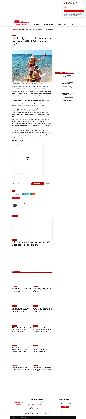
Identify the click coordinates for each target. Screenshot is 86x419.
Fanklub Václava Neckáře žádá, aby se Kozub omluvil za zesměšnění (42, 289)
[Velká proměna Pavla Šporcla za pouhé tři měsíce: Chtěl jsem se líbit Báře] (42, 360)
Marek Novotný (16, 48)
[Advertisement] (42, 10)
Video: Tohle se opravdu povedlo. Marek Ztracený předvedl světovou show (19, 349)
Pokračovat (74, 11)
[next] (72, 29)
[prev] (70, 29)
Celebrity (13, 35)
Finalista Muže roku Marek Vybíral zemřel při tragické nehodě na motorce (20, 309)
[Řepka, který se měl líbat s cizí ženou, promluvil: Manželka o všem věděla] (22, 280)
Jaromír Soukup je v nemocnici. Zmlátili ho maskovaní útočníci (40, 349)
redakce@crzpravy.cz (32, 407)
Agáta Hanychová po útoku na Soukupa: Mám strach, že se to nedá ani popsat (37, 29)
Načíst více (31, 374)
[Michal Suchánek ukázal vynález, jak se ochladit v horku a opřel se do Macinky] (22, 360)
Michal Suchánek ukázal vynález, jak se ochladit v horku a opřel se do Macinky (21, 369)
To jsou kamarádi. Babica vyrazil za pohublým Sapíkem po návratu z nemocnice (42, 329)
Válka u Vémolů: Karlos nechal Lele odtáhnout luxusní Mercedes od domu (21, 329)
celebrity (18, 191)
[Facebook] (23, 194)
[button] (72, 24)
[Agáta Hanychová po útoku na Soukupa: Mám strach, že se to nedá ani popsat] (42, 300)
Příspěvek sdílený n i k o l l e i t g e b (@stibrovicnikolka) (27, 177)
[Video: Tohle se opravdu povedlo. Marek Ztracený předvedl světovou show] (22, 340)
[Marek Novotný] (15, 205)
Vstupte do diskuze (38, 183)
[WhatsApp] (28, 194)
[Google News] (69, 403)
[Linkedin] (31, 194)
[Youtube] (65, 403)
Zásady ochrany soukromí (68, 15)
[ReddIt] (33, 194)
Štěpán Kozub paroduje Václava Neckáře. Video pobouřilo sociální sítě (31, 243)
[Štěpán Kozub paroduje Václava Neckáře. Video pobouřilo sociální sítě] (32, 229)
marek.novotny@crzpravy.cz (33, 409)
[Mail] (19, 207)
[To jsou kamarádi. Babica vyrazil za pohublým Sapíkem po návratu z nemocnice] (42, 320)
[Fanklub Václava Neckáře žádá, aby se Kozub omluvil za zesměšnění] (42, 280)
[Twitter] (25, 194)
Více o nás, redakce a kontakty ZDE (34, 404)
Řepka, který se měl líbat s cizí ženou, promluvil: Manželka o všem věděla (21, 289)
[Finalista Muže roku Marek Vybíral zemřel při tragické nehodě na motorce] (22, 300)
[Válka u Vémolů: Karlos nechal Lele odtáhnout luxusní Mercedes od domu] (22, 320)
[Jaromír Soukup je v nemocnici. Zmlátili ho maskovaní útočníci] (42, 340)
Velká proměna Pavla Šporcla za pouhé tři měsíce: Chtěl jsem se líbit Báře (42, 369)
